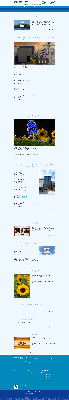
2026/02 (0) (44, 380)
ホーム (18, 6)
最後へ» (38, 352)
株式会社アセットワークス (33, 393)
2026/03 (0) (48, 378)
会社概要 (42, 6)
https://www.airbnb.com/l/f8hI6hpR (21, 190)
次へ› (35, 352)
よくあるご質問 (34, 6)
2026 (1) (42, 372)
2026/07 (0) (48, 374)
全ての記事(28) (30, 372)
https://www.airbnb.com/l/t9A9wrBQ (21, 196)
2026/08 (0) (44, 374)
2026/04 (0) (44, 378)
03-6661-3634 (31, 360)
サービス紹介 (26, 6)
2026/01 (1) (48, 380)
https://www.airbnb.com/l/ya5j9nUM (21, 197)
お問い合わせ (51, 6)
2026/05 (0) (48, 376)
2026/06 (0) (44, 376)
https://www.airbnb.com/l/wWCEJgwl (22, 198)
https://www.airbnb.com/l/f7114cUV (21, 195)
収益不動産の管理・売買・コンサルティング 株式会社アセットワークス (21, 2)
